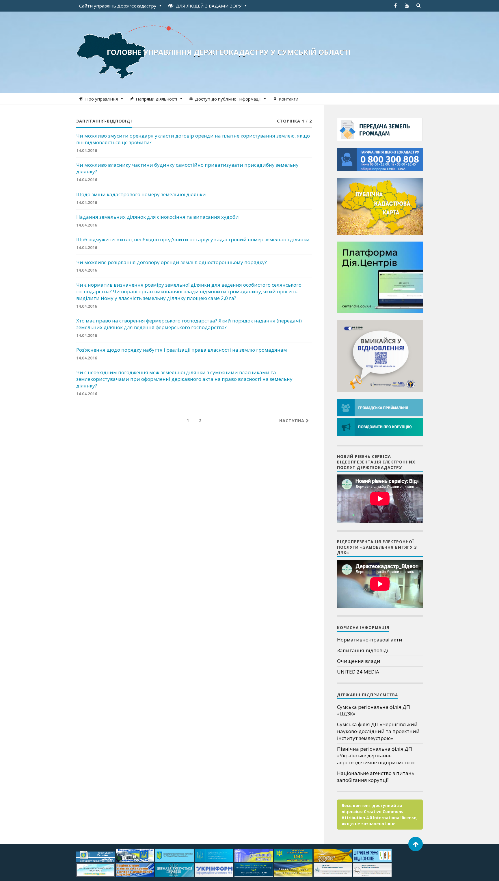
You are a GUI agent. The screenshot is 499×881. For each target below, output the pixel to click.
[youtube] (407, 5)
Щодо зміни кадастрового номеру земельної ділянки (141, 194)
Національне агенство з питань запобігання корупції (375, 776)
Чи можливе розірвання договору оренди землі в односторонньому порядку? (171, 262)
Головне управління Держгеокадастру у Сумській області (229, 52)
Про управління (101, 99)
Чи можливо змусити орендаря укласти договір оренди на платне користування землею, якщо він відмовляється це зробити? (193, 139)
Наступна (292, 420)
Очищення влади (358, 661)
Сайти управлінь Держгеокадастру (117, 6)
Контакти (288, 99)
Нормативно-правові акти (369, 639)
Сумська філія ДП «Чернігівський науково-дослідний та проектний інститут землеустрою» (378, 731)
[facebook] (395, 5)
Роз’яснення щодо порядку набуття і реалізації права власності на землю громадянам (181, 350)
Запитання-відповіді (362, 650)
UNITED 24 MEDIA (358, 671)
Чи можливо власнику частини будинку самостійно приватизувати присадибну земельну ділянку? (187, 168)
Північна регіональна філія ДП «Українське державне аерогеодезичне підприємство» (376, 755)
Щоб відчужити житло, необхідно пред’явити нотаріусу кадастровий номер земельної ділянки (193, 239)
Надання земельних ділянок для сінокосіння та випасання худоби (157, 217)
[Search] (418, 5)
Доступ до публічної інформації (228, 99)
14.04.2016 (86, 150)
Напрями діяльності (156, 99)
